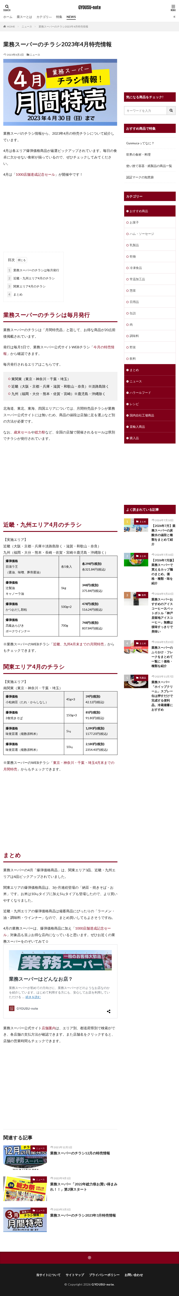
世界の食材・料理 (138, 154)
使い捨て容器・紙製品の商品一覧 (149, 166)
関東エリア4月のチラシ (27, 286)
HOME (11, 26)
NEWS (71, 17)
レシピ (134, 404)
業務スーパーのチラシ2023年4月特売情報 (63, 26)
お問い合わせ (134, 1275)
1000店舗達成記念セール (35, 174)
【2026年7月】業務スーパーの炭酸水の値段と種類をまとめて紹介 (163, 535)
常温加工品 (137, 279)
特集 (59, 17)
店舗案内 (49, 1028)
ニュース (27, 26)
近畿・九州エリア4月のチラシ (32, 278)
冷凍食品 (136, 268)
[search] (171, 110)
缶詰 (133, 313)
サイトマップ (75, 1275)
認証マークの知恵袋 (140, 177)
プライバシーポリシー (104, 1275)
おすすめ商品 (139, 211)
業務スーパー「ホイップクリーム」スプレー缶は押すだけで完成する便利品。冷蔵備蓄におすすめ (162, 695)
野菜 (133, 347)
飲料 (133, 358)
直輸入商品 (137, 426)
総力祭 (40, 432)
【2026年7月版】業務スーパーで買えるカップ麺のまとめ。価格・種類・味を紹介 (163, 571)
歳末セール (22, 432)
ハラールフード (140, 392)
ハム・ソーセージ (142, 233)
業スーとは (24, 17)
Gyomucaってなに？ (140, 143)
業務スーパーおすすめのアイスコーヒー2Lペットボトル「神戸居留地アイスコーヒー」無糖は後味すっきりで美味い (162, 615)
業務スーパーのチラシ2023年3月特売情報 (83, 1215)
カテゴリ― (44, 17)
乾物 (133, 256)
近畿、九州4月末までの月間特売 (78, 644)
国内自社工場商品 (142, 415)
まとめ (15, 294)
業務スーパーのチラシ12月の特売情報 (80, 1153)
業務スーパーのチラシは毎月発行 (34, 270)
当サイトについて (48, 1275)
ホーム (7, 17)
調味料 (134, 336)
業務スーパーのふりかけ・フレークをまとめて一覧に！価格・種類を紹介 (162, 657)
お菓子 (134, 222)
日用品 (134, 302)
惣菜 (133, 290)
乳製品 (134, 245)
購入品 (134, 438)
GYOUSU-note (89, 7)
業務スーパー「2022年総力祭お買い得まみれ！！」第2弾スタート (83, 1186)
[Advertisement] (60, 212)
